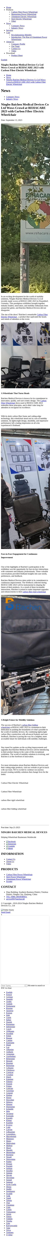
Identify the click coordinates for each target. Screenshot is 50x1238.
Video (13, 51)
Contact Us (15, 49)
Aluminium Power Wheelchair (18, 879)
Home (8, 7)
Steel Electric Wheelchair (21, 19)
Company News (17, 26)
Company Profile (18, 44)
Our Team (15, 46)
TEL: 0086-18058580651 (16, 897)
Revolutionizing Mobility (21, 35)
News (8, 23)
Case (8, 33)
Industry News (17, 28)
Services (9, 30)
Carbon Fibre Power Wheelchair (24, 12)
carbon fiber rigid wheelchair (34, 592)
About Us (10, 42)
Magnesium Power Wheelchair (23, 14)
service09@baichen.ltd (15, 899)
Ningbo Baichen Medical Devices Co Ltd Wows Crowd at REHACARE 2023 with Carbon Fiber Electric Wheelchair (26, 82)
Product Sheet (17, 55)
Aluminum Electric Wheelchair (23, 17)
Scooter (9, 881)
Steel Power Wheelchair (16, 877)
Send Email (5, 912)
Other (13, 21)
